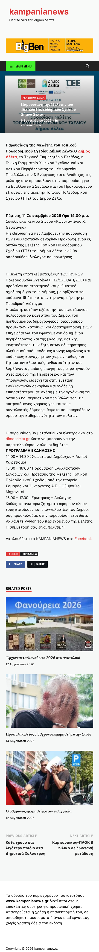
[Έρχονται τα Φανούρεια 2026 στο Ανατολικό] (49, 625)
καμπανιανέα (31, 125)
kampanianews (39, 11)
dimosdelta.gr (18, 438)
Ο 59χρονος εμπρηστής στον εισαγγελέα (38, 811)
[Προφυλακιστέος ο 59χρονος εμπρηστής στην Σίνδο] (49, 702)
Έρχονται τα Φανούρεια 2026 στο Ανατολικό (43, 657)
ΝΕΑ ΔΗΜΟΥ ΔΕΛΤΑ (33, 98)
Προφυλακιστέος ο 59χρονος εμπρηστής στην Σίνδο (48, 734)
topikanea (29, 554)
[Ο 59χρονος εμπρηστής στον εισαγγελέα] (49, 779)
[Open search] (87, 66)
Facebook (82, 538)
